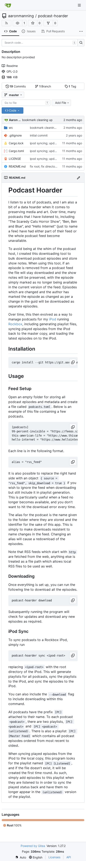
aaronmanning (21, 16)
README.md (17, 166)
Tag (72, 86)
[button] (17, 23)
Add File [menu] (60, 102)
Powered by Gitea (33, 846)
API (68, 857)
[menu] (20, 857)
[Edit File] (78, 177)
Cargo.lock (16, 143)
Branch (45, 86)
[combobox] (26, 103)
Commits (18, 86)
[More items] (81, 31)
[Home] (8, 5)
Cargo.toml (16, 151)
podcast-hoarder (53, 16)
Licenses (54, 857)
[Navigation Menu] (80, 5)
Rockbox (15, 324)
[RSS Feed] (6, 23)
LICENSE (15, 158)
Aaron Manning (15, 120)
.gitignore (15, 135)
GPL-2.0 (12, 71)
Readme (12, 66)
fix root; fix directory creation (50, 166)
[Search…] (80, 43)
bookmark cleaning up (37, 120)
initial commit (39, 135)
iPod (52, 319)
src (11, 127)
